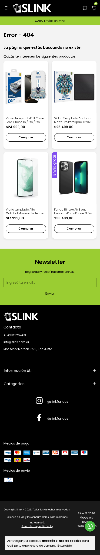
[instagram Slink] (39, 400)
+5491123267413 (14, 335)
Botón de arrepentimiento (37, 526)
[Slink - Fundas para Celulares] (50, 316)
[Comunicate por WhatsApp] (90, 526)
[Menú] (7, 8)
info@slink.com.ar (16, 342)
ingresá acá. (37, 522)
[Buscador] (84, 8)
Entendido (64, 545)
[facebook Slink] (39, 417)
